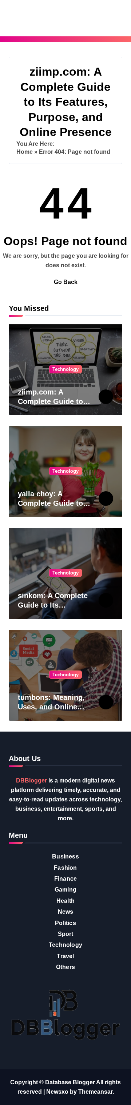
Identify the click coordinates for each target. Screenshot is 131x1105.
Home (24, 152)
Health (65, 901)
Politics (65, 923)
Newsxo (57, 1092)
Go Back (66, 282)
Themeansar (95, 1092)
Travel (65, 956)
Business (65, 856)
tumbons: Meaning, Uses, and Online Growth (51, 706)
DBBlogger (31, 780)
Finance (65, 879)
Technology (65, 369)
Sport (66, 934)
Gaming (65, 889)
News (66, 912)
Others (65, 967)
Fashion (65, 868)
